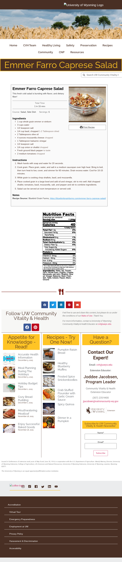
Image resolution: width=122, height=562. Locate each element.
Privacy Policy (16, 534)
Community (45, 52)
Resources (77, 52)
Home (13, 45)
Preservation (88, 45)
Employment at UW (18, 526)
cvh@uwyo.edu (104, 364)
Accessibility (15, 548)
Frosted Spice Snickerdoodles (67, 378)
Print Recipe (89, 127)
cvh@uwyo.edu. (105, 324)
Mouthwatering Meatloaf (27, 412)
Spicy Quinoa (66, 404)
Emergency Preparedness (22, 519)
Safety (70, 45)
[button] (44, 304)
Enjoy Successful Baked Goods (28, 425)
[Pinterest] (35, 327)
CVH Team (29, 45)
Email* (101, 442)
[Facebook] (27, 327)
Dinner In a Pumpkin (64, 419)
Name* (100, 433)
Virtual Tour (15, 512)
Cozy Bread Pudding (25, 398)
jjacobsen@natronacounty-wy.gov (100, 401)
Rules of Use (86, 316)
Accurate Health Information (28, 356)
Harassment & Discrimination (23, 541)
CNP (61, 52)
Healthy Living (51, 45)
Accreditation (14, 505)
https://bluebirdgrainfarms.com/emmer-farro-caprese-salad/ (78, 198)
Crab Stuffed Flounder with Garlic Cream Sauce (66, 394)
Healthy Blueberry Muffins (64, 366)
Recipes (108, 45)
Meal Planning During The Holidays (27, 371)
